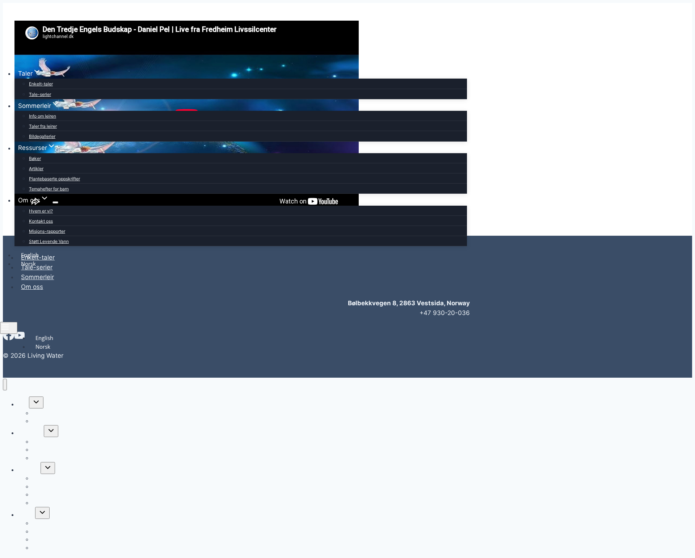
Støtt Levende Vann (49, 241)
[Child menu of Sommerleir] (66, 108)
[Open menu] (8, 328)
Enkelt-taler (41, 84)
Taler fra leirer (43, 126)
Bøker (35, 158)
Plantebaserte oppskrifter (54, 178)
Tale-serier (40, 94)
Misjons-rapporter (47, 231)
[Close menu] (5, 385)
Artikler (36, 168)
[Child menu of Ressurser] (62, 150)
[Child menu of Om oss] (55, 202)
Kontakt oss (41, 221)
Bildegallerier (42, 136)
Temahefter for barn (49, 189)
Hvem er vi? (41, 211)
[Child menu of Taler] (48, 76)
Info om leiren (42, 116)
